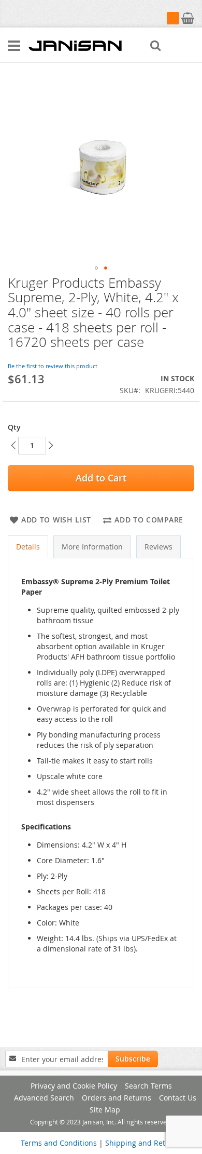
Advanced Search (44, 1098)
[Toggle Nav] (14, 45)
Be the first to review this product (52, 366)
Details (28, 547)
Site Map (105, 1110)
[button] (96, 268)
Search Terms (148, 1086)
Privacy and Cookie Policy (74, 1086)
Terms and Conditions (59, 1143)
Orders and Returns (116, 1098)
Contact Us (177, 1098)
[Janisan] (75, 45)
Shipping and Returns (143, 1143)
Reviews (158, 547)
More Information (92, 547)
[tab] (28, 546)
